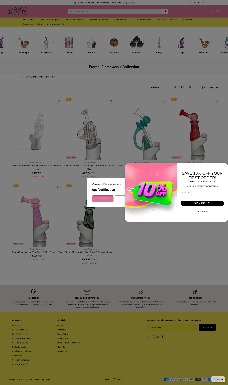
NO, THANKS (202, 211)
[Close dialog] (225, 166)
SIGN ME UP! (202, 203)
